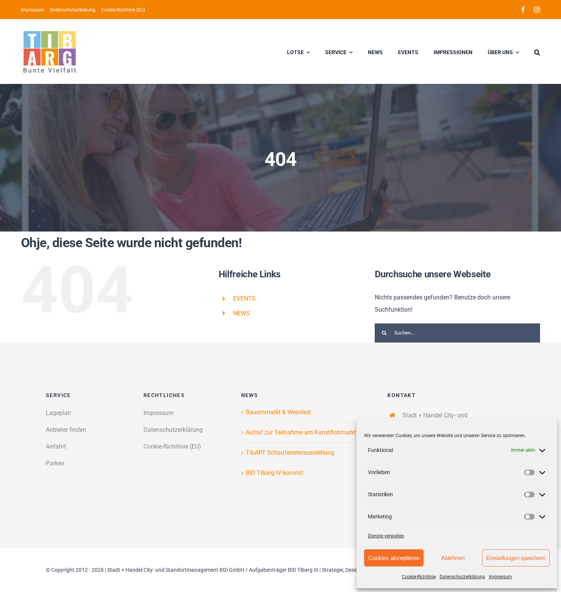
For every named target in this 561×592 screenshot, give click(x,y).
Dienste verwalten (386, 536)
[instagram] (537, 9)
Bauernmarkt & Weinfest (278, 412)
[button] (537, 51)
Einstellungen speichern (515, 558)
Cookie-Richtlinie (419, 576)
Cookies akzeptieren (393, 558)
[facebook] (523, 9)
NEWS (241, 313)
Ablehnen (452, 558)
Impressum (500, 576)
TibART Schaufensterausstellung (290, 452)
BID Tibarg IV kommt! (274, 472)
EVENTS (244, 298)
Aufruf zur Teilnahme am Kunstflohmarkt (301, 432)
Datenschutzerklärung (462, 576)
